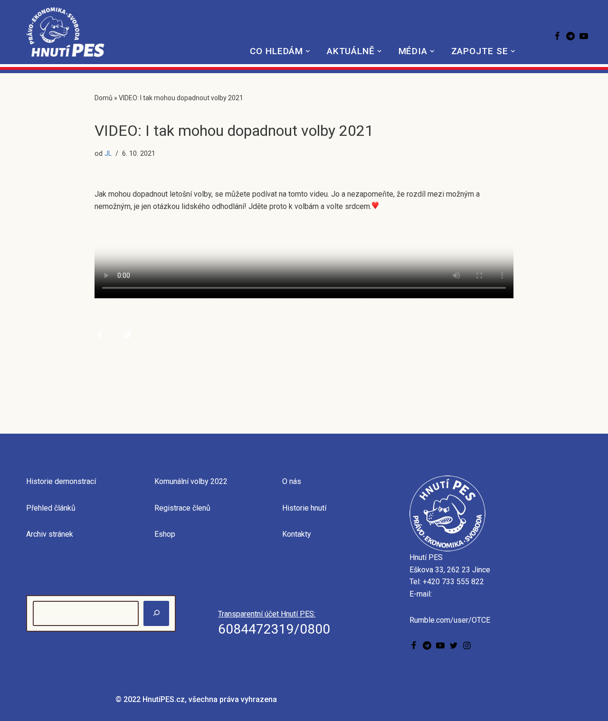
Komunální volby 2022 (191, 481)
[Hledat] (156, 613)
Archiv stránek (49, 534)
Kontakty (296, 534)
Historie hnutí (304, 507)
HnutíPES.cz (163, 699)
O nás (291, 481)
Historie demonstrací (61, 481)
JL (108, 154)
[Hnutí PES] (65, 32)
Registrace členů (182, 507)
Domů (104, 98)
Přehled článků (51, 507)
